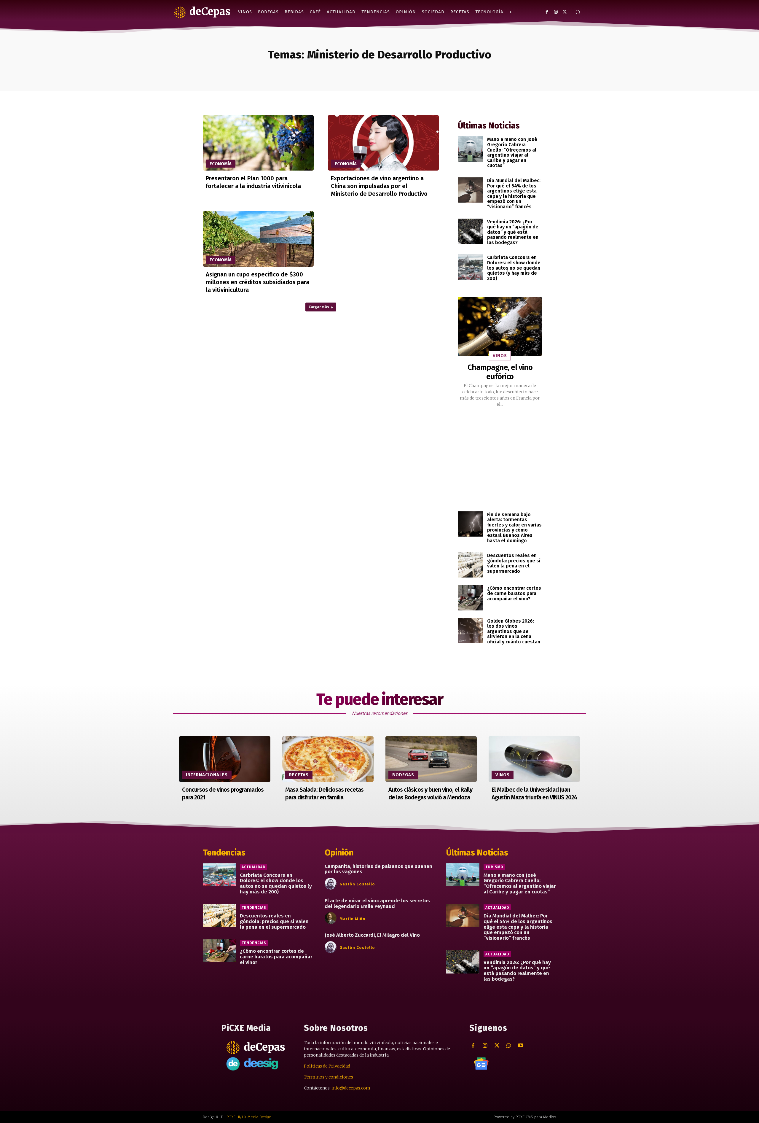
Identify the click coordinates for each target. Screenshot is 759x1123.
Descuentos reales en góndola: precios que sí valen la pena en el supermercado (513, 563)
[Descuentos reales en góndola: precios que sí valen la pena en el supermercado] (470, 565)
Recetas (299, 774)
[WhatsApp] (508, 1045)
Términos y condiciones (328, 1077)
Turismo (494, 867)
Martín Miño (352, 919)
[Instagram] (556, 12)
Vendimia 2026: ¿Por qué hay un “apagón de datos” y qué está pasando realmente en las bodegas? (512, 232)
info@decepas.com (350, 1088)
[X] (564, 12)
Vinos (500, 355)
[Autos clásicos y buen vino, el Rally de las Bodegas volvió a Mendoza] (431, 759)
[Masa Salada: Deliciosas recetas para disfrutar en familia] (328, 759)
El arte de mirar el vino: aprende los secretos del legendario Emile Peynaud (377, 903)
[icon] (481, 1063)
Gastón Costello (357, 884)
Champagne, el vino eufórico (500, 372)
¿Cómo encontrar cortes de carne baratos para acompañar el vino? (514, 593)
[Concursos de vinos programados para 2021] (224, 759)
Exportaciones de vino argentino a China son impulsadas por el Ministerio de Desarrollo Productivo (379, 186)
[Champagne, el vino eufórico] (500, 326)
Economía (221, 163)
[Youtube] (520, 1045)
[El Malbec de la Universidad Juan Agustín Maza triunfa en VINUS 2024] (534, 759)
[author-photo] (331, 884)
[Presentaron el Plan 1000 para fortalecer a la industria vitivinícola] (258, 143)
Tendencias (254, 908)
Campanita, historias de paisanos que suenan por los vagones (378, 869)
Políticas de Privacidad (327, 1066)
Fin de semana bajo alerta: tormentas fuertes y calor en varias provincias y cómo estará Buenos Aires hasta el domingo (514, 527)
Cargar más (319, 307)
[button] (578, 12)
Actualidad (253, 867)
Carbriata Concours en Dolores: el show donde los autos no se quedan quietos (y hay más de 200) (513, 267)
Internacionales (207, 774)
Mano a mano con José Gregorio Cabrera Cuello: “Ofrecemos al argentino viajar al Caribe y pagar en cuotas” (512, 152)
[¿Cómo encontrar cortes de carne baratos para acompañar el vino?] (470, 597)
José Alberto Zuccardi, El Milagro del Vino (372, 935)
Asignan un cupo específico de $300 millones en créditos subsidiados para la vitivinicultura (257, 282)
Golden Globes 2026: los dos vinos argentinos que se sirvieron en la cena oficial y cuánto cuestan (513, 631)
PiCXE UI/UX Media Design (249, 1117)
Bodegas (403, 774)
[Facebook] (547, 12)
